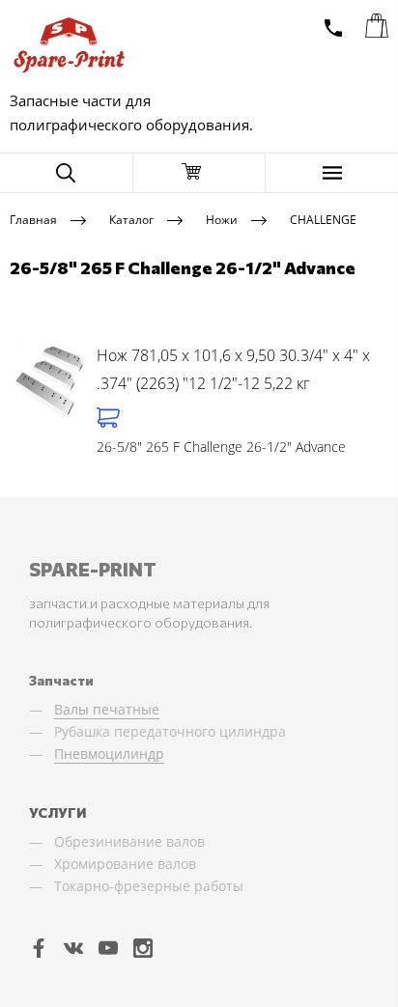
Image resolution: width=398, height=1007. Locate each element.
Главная (33, 218)
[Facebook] (38, 947)
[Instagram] (143, 947)
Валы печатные (106, 709)
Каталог (131, 218)
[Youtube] (108, 947)
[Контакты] (333, 28)
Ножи (222, 218)
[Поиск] (66, 173)
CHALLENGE (323, 218)
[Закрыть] (199, 173)
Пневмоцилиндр (109, 753)
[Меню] (332, 173)
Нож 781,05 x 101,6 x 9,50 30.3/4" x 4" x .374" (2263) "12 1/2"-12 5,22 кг (233, 370)
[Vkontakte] (73, 947)
